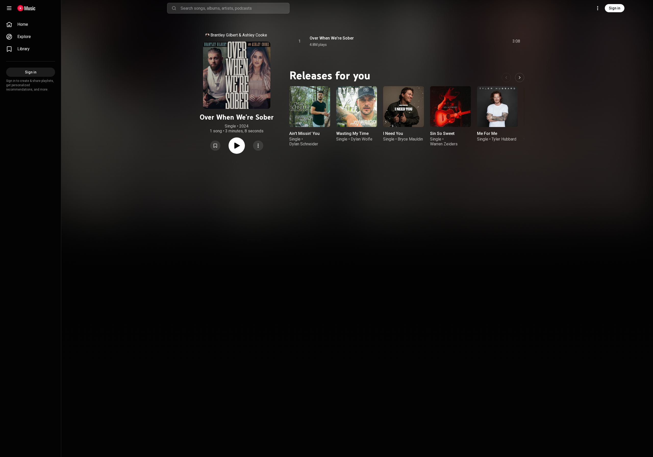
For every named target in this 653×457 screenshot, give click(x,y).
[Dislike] (487, 41)
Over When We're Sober (332, 38)
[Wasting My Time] (356, 106)
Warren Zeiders (444, 144)
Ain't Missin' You (304, 133)
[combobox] (235, 8)
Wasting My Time (352, 133)
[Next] (519, 77)
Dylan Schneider (303, 144)
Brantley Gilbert (224, 35)
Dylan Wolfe (361, 139)
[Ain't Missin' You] (309, 106)
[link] (30, 24)
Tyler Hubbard (504, 139)
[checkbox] (516, 41)
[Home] (26, 8)
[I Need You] (403, 106)
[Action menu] (258, 146)
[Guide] (9, 8)
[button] (215, 146)
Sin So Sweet (442, 133)
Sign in (614, 8)
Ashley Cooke (254, 35)
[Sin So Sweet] (450, 106)
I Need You (393, 133)
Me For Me (487, 133)
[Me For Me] (497, 106)
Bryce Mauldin (410, 139)
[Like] (477, 41)
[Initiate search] (174, 8)
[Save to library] (215, 146)
